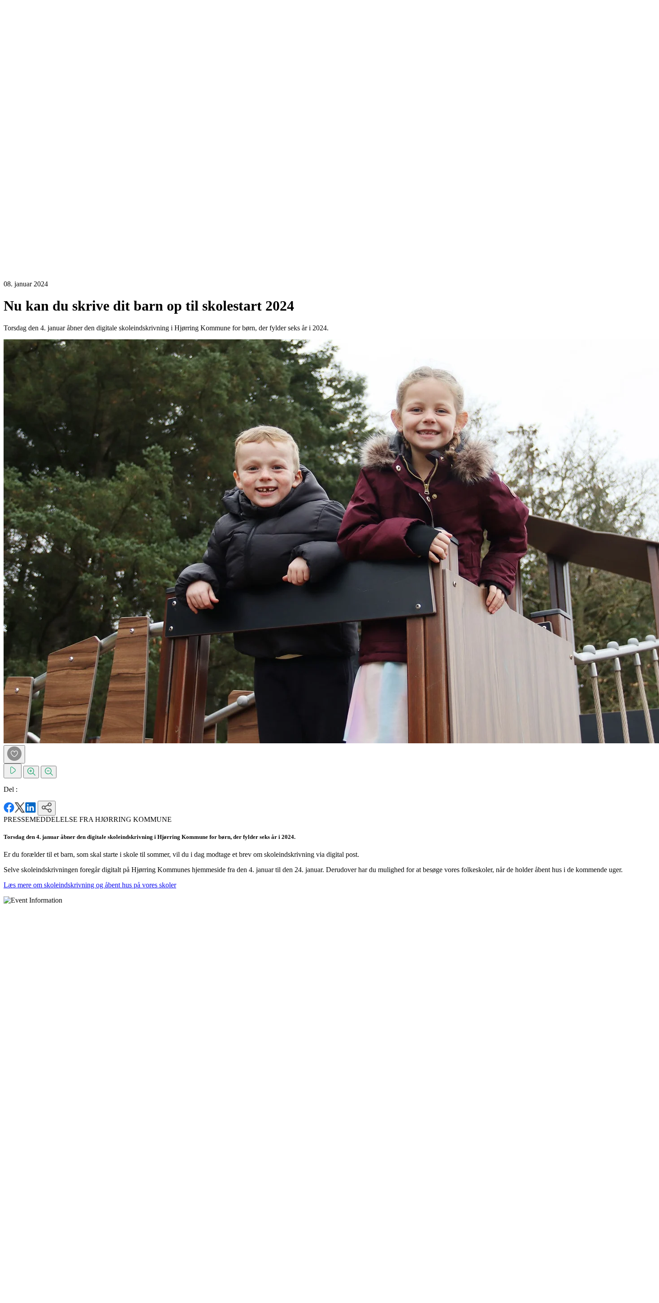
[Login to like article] (14, 754)
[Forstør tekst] (31, 772)
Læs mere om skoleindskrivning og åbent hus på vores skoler (90, 885)
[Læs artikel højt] (13, 770)
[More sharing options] (47, 808)
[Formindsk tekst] (48, 772)
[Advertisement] (39, 138)
